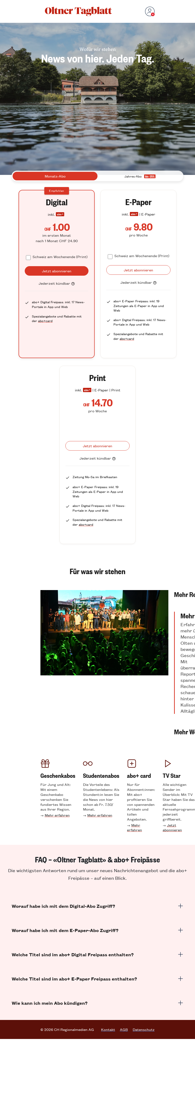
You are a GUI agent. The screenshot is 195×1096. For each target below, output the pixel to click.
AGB (124, 1029)
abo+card (45, 320)
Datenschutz (144, 1029)
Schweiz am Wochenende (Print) (60, 256)
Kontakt (108, 1029)
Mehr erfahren (57, 814)
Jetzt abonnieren (172, 827)
